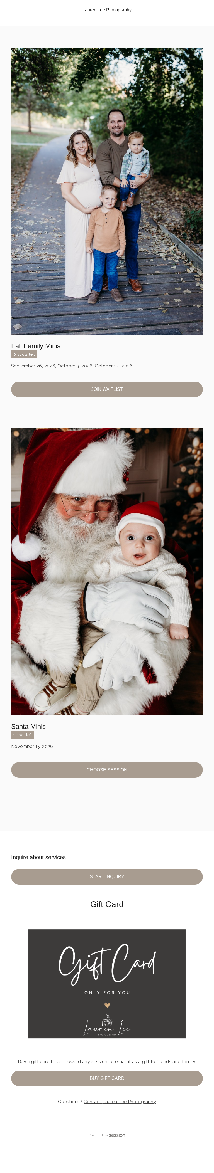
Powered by (98, 1135)
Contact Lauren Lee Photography (120, 1101)
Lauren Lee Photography (107, 10)
